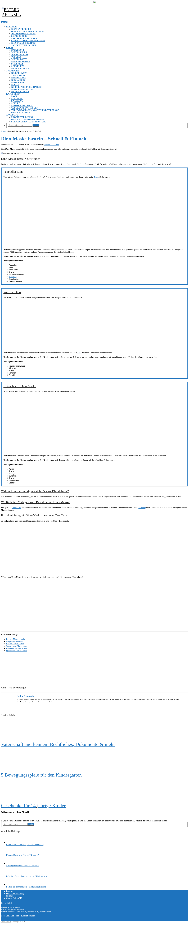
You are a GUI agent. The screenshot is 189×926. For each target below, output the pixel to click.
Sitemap (9, 896)
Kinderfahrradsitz (23, 89)
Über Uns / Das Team (10, 916)
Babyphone (18, 50)
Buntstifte (12, 277)
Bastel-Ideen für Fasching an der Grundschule (24, 844)
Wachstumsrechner (23, 34)
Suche (36, 125)
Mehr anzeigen (20, 68)
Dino (96, 177)
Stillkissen (18, 64)
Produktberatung (22, 117)
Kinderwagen (19, 73)
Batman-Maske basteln (15, 639)
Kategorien (13, 94)
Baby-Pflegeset (20, 61)
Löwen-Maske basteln (15, 644)
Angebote (12, 115)
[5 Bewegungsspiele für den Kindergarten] (94, 759)
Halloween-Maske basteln (16, 648)
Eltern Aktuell (6, 922)
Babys (9, 47)
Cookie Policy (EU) (14, 898)
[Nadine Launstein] (8, 696)
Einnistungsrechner (23, 43)
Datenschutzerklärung (15, 893)
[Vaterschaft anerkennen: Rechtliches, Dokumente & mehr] (94, 729)
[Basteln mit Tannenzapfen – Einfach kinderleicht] (10, 884)
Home (3, 131)
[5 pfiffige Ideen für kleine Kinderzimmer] (10, 863)
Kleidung (17, 98)
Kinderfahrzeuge (22, 105)
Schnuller (17, 66)
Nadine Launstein (51, 144)
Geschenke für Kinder (24, 108)
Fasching (142, 508)
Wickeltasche (19, 54)
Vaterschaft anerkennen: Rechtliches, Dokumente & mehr (58, 744)
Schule (15, 103)
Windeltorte (19, 59)
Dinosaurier (16, 508)
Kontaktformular (28, 916)
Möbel (15, 96)
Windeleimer (19, 52)
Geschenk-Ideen (20, 112)
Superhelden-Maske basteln (17, 646)
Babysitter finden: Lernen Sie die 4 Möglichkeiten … (27, 876)
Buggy (15, 85)
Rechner (11, 27)
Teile (79, 353)
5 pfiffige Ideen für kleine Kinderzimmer (22, 866)
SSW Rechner (19, 36)
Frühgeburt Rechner (24, 38)
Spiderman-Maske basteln (16, 651)
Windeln (16, 57)
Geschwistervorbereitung (27, 119)
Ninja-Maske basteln (14, 641)
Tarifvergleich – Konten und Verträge (35, 110)
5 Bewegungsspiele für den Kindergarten (41, 775)
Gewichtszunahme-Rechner (28, 41)
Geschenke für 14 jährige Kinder (33, 805)
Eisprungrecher (21, 29)
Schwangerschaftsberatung (28, 122)
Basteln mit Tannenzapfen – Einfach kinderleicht (26, 887)
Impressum (10, 891)
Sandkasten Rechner (24, 45)
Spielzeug (17, 101)
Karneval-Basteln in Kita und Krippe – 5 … (24, 855)
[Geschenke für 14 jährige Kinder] (94, 790)
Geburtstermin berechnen (27, 31)
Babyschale (18, 78)
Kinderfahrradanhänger (26, 87)
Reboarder (18, 80)
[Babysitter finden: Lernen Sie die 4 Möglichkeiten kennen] (10, 874)
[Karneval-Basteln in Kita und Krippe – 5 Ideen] (10, 853)
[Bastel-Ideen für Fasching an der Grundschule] (10, 842)
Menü (4, 22)
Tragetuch (18, 75)
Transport (12, 71)
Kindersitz (17, 82)
